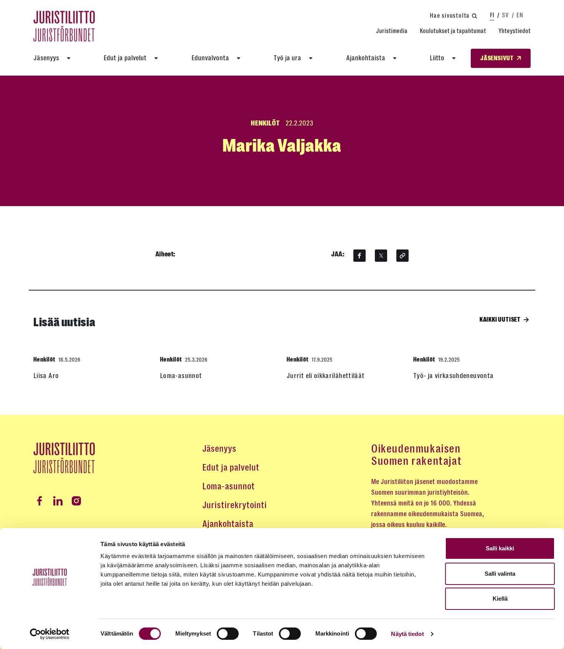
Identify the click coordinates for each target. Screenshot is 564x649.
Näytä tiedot (407, 634)
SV (505, 15)
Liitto (437, 58)
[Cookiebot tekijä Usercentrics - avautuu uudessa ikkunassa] (49, 634)
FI (492, 15)
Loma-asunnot (228, 486)
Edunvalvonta (210, 58)
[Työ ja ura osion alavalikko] (310, 58)
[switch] (228, 634)
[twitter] (381, 255)
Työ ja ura (287, 58)
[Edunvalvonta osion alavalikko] (238, 58)
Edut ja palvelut (125, 58)
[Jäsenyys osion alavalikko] (68, 58)
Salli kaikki (500, 548)
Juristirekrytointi (234, 505)
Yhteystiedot (514, 31)
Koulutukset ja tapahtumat (453, 31)
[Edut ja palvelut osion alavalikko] (156, 58)
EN (519, 15)
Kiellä (500, 598)
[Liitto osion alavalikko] (453, 58)
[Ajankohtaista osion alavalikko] (394, 58)
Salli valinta (500, 573)
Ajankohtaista (365, 58)
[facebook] (359, 255)
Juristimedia (391, 31)
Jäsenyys (46, 58)
